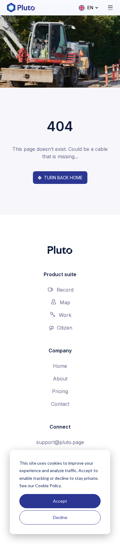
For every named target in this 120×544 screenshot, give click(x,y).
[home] (20, 8)
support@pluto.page (60, 442)
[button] (89, 8)
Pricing (60, 391)
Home (60, 366)
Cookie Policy (48, 485)
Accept (60, 501)
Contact (60, 404)
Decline (60, 517)
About (60, 379)
